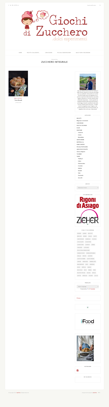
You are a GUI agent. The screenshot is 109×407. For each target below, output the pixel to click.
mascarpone (80, 264)
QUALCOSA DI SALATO (82, 149)
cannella (87, 239)
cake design (80, 239)
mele (87, 264)
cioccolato (80, 241)
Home (20, 52)
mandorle (85, 261)
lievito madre (90, 258)
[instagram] (78, 371)
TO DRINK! (79, 154)
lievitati (90, 256)
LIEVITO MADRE (80, 139)
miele (78, 267)
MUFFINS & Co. (80, 142)
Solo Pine (18, 392)
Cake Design (48, 52)
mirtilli (84, 267)
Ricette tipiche (81, 272)
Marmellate (81, 137)
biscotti (90, 233)
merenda (92, 264)
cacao (90, 236)
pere (94, 270)
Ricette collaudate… (33, 52)
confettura (80, 244)
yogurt (91, 275)
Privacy (78, 298)
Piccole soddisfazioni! (64, 52)
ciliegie (94, 239)
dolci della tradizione (83, 250)
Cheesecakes (81, 163)
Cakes (79, 161)
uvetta (79, 275)
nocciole (79, 270)
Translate (92, 289)
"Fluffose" (80, 158)
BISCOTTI (79, 118)
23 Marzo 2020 (18, 102)
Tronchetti (80, 175)
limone (79, 261)
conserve (80, 132)
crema (93, 244)
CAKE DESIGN (80, 123)
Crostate (80, 166)
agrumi (79, 233)
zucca (96, 275)
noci (85, 270)
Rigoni (88, 272)
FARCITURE (79, 130)
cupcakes (86, 247)
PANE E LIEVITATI (18, 98)
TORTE (78, 156)
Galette (80, 168)
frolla (79, 256)
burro (85, 236)
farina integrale (90, 253)
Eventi (78, 128)
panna (89, 270)
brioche (79, 236)
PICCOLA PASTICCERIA (82, 147)
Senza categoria (81, 151)
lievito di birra (81, 258)
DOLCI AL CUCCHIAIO (82, 125)
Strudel (80, 170)
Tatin (79, 173)
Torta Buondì (18, 100)
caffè (95, 236)
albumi (84, 233)
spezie (94, 272)
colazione (88, 241)
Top (99, 392)
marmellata (93, 261)
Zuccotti (80, 178)
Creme (79, 135)
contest (87, 244)
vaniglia (85, 275)
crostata (79, 247)
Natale (89, 267)
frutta (84, 256)
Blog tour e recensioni (83, 52)
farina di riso (81, 253)
